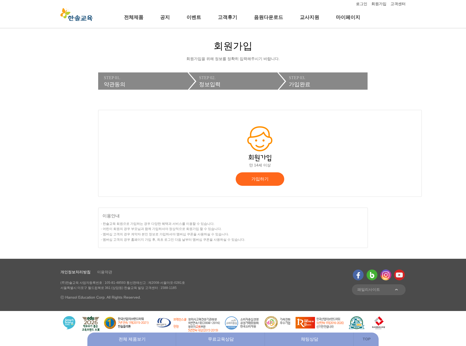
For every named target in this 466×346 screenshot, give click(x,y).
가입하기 (260, 179)
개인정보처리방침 (75, 272)
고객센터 (398, 4)
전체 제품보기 (132, 339)
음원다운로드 (268, 17)
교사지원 (309, 17)
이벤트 (194, 17)
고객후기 (227, 17)
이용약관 (104, 272)
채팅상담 (309, 339)
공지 (165, 17)
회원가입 (378, 4)
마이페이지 (348, 17)
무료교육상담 (221, 339)
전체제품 (133, 17)
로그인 (361, 4)
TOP (367, 339)
